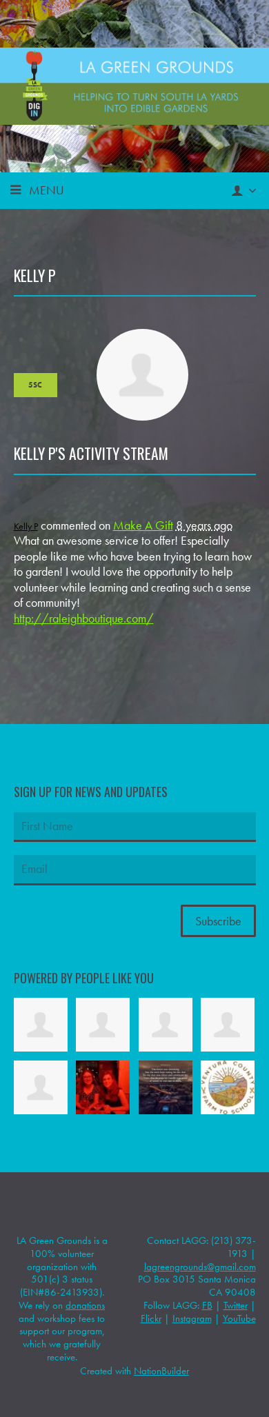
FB (207, 1305)
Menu (46, 190)
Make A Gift (143, 525)
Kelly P (26, 526)
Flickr (151, 1318)
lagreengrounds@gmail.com (200, 1267)
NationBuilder (161, 1371)
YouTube (239, 1318)
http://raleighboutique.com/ (84, 618)
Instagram (192, 1318)
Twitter (235, 1305)
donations (85, 1305)
